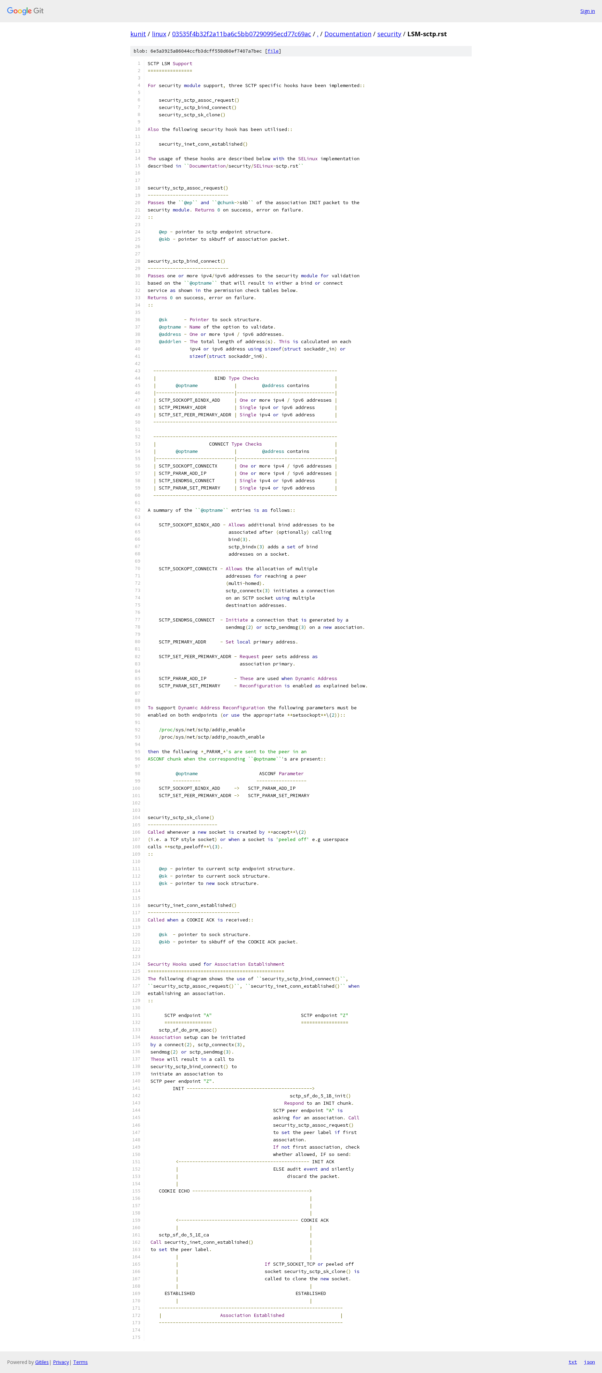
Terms (80, 1362)
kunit (138, 34)
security (389, 34)
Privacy (61, 1362)
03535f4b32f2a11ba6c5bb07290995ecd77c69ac (241, 34)
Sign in (587, 11)
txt (573, 1362)
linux (159, 34)
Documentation (347, 34)
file (273, 51)
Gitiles (42, 1362)
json (589, 1362)
